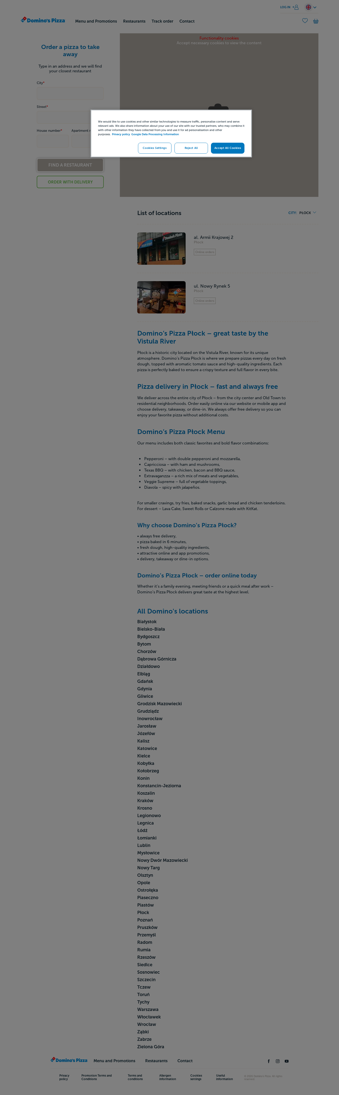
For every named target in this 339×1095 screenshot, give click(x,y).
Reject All (191, 148)
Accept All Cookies (227, 148)
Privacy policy (121, 134)
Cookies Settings (155, 148)
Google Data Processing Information (155, 134)
